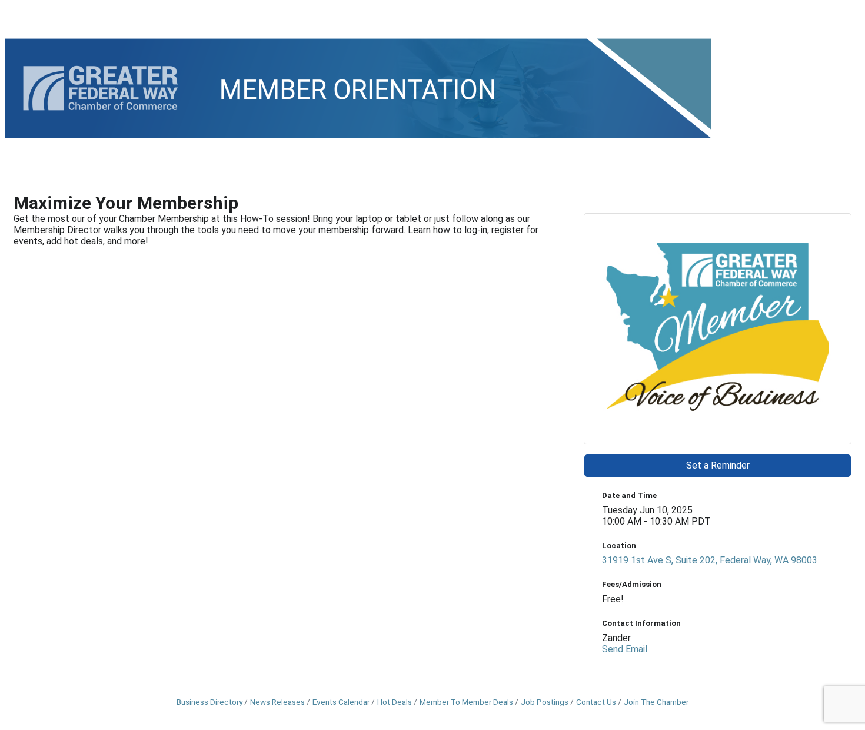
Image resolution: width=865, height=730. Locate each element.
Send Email (624, 649)
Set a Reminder (718, 465)
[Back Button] (18, 186)
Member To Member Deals (466, 701)
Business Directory (209, 701)
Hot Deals (394, 701)
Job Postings (544, 701)
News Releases (277, 701)
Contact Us (596, 701)
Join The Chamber (656, 701)
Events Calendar (341, 701)
